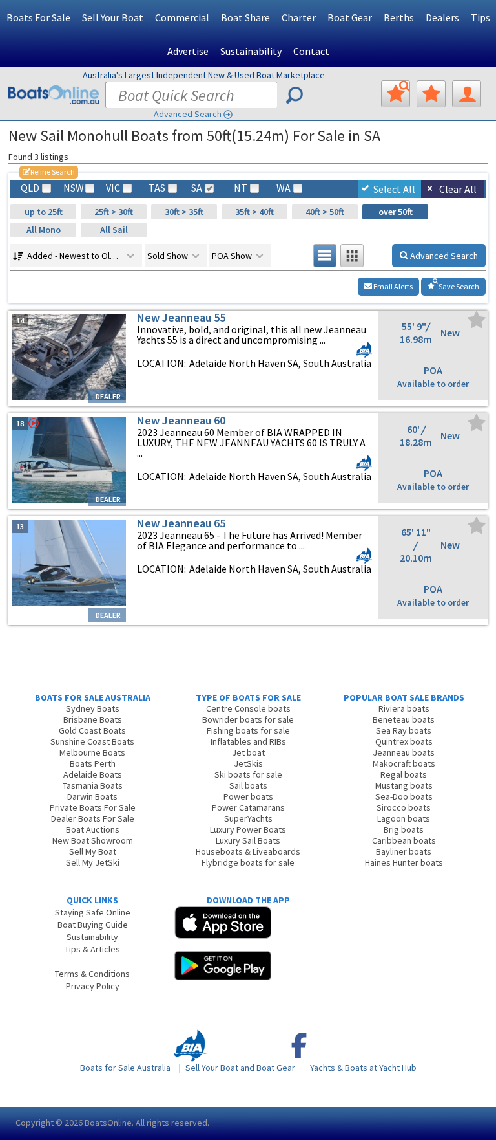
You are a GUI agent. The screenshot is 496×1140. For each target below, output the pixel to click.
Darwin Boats (92, 796)
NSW (73, 188)
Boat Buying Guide (92, 924)
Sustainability (251, 51)
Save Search (458, 286)
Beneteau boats (404, 719)
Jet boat (248, 752)
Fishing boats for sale (248, 730)
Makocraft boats (404, 763)
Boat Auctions (92, 829)
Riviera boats (403, 708)
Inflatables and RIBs (248, 741)
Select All (394, 188)
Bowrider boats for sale (248, 719)
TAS (157, 188)
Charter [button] (299, 17)
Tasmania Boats (93, 785)
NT (240, 188)
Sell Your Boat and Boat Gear (240, 1067)
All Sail (114, 230)
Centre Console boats (248, 708)
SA (196, 188)
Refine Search (49, 172)
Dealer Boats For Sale (92, 818)
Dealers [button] (442, 17)
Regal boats (403, 774)
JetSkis (248, 763)
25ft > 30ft (113, 211)
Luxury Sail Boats (248, 840)
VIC (113, 188)
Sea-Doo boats (404, 796)
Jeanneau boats (404, 752)
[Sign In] (466, 94)
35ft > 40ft (254, 211)
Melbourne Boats (92, 752)
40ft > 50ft (324, 211)
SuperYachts (248, 818)
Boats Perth (93, 763)
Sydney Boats (92, 708)
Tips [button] (480, 17)
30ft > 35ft (184, 211)
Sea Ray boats (403, 730)
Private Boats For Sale (93, 807)
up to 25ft (44, 211)
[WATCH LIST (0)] (431, 94)
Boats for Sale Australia (125, 1067)
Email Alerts (392, 286)
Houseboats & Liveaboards (248, 851)
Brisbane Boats (92, 719)
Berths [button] (399, 17)
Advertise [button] (188, 51)
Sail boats (248, 785)
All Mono (43, 230)
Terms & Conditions (92, 974)
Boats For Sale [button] (38, 17)
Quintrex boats (404, 741)
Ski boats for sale (248, 774)
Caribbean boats (404, 840)
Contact (311, 51)
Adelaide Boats (92, 774)
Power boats (248, 796)
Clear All (458, 188)
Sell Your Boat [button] (112, 17)
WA (283, 188)
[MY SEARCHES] (395, 94)
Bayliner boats (403, 851)
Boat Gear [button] (349, 17)
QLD (30, 188)
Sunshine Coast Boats (92, 741)
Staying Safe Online (92, 912)
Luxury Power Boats (248, 829)
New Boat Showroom (92, 840)
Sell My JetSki (92, 862)
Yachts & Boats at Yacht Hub (363, 1067)
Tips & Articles (92, 949)
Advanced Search (188, 114)
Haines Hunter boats (404, 862)
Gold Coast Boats (92, 730)
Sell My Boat (92, 851)
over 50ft (395, 211)
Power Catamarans (248, 807)
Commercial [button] (182, 17)
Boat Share (245, 17)
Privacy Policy (92, 986)
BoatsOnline (108, 1122)
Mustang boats (404, 785)
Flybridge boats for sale (248, 862)
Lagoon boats (403, 818)
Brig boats (404, 829)
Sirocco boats (404, 807)
